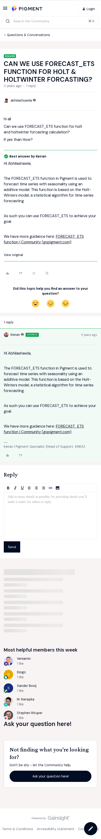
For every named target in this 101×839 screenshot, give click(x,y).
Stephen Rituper (30, 713)
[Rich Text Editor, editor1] (50, 515)
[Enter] (7, 21)
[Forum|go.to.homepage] (27, 8)
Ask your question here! (50, 776)
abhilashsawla (21, 100)
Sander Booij (26, 686)
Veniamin (24, 658)
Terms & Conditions (17, 829)
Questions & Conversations (28, 35)
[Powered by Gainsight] (51, 819)
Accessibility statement (55, 829)
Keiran (15, 335)
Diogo (21, 672)
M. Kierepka (25, 699)
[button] (5, 10)
